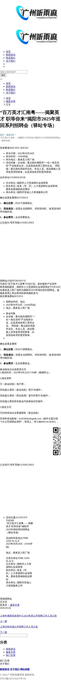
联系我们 (10, 58)
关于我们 (10, 61)
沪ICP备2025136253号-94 (13, 678)
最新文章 (10, 101)
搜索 (3, 75)
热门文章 (10, 655)
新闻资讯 (10, 54)
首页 (8, 51)
